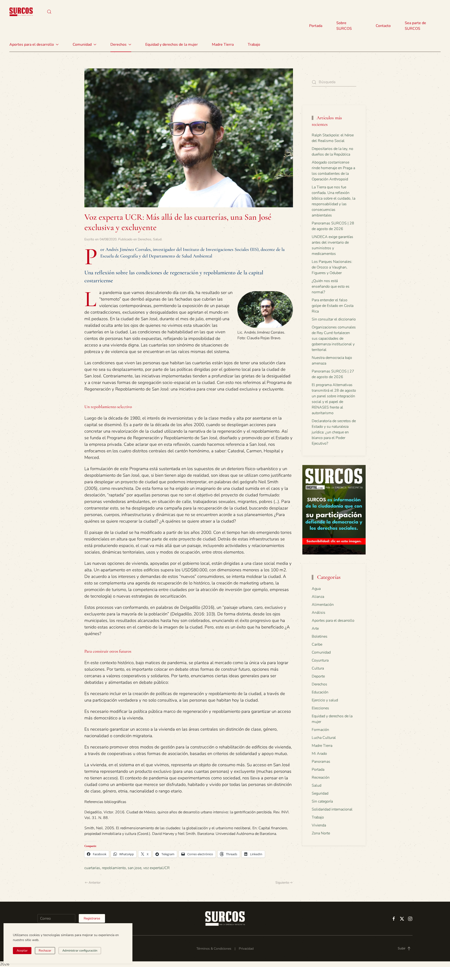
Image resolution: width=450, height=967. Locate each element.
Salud (157, 239)
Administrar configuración (79, 950)
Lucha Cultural (324, 737)
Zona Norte (321, 833)
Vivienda (319, 825)
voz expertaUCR (156, 867)
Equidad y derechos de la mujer (171, 44)
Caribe (317, 644)
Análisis (318, 612)
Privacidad (246, 948)
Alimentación (323, 604)
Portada (315, 25)
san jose (134, 867)
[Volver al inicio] (21, 11)
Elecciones (320, 708)
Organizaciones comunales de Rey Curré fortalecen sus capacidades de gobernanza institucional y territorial (334, 338)
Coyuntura (320, 660)
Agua (316, 588)
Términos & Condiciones (213, 948)
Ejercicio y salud (325, 700)
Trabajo (254, 44)
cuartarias (92, 867)
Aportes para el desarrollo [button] (31, 44)
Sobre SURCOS (344, 25)
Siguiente (282, 882)
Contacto (383, 25)
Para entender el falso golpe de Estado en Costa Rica (332, 306)
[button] (49, 11)
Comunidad (321, 652)
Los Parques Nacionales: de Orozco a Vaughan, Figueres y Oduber (332, 267)
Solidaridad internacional (332, 809)
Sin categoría (322, 801)
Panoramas (321, 761)
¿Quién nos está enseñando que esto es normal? (330, 286)
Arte (315, 628)
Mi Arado (319, 753)
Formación (320, 729)
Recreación (321, 777)
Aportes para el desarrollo (333, 620)
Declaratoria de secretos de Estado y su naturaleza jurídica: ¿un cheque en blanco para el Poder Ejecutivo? (334, 432)
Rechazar (45, 950)
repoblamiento (114, 867)
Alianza (318, 596)
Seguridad (320, 793)
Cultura (318, 668)
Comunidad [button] (82, 44)
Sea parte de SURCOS (415, 25)
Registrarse (92, 918)
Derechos (144, 239)
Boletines (319, 636)
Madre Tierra (223, 44)
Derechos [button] (118, 44)
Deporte (318, 676)
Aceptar (22, 950)
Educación (320, 692)
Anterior (95, 882)
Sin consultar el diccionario (334, 319)
